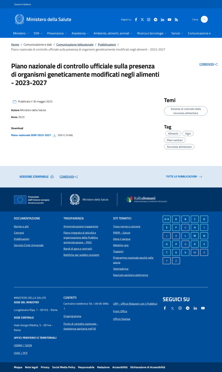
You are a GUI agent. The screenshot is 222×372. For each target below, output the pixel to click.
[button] (204, 19)
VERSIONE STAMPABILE (34, 176)
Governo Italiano (22, 4)
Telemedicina (120, 269)
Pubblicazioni (107, 44)
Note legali (31, 367)
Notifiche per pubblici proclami (81, 255)
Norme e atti (21, 226)
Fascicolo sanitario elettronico (130, 275)
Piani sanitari (175, 140)
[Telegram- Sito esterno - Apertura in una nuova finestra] (154, 19)
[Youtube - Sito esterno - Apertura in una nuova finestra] (168, 19)
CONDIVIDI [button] (206, 64)
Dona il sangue (121, 239)
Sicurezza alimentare (179, 147)
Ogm (188, 133)
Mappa (18, 367)
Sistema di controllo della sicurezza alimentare (186, 111)
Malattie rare (121, 245)
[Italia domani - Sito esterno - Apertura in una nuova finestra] (148, 199)
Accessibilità (119, 367)
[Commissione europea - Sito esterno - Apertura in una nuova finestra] (32, 200)
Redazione (103, 367)
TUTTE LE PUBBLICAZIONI (181, 176)
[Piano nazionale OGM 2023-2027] (54, 135)
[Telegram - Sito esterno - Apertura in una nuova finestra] (188, 308)
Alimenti (173, 133)
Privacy (45, 367)
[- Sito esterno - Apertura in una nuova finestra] (203, 308)
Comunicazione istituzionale (74, 44)
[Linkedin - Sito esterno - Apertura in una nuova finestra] (161, 19)
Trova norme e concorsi (126, 226)
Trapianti (118, 251)
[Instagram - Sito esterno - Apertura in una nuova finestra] (147, 19)
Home (15, 44)
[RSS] (175, 19)
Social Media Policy (63, 367)
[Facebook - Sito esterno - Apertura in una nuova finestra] (134, 19)
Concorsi (19, 233)
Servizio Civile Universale (29, 245)
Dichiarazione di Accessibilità (147, 367)
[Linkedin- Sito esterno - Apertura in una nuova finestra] (195, 308)
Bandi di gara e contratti (77, 248)
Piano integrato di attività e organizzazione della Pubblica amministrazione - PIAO (80, 237)
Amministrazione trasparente (80, 226)
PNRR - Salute (121, 233)
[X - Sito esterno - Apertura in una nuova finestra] (142, 19)
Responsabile (86, 367)
